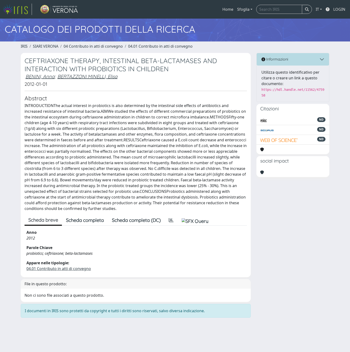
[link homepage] (17, 9)
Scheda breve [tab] (43, 220)
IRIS (24, 46)
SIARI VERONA (45, 46)
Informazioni (276, 59)
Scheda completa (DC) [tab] (136, 220)
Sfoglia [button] (243, 9)
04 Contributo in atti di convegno (93, 46)
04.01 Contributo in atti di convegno (160, 46)
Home (227, 9)
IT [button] (317, 9)
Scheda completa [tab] (85, 220)
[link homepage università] (59, 9)
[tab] (171, 220)
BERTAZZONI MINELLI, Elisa (87, 76)
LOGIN (339, 9)
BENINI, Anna (40, 76)
